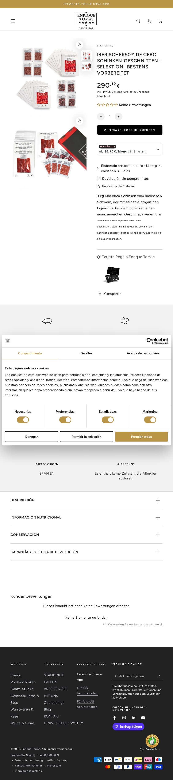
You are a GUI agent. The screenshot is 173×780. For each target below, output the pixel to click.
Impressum (54, 765)
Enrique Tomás (31, 748)
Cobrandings (54, 703)
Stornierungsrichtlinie (29, 770)
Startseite (104, 45)
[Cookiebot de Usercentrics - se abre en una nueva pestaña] (149, 341)
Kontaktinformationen (29, 765)
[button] (107, 105)
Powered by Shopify (23, 755)
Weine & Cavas (23, 723)
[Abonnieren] (160, 676)
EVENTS (50, 682)
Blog (47, 709)
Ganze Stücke (22, 689)
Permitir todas (141, 436)
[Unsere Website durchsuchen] (138, 21)
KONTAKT (52, 716)
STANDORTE (54, 675)
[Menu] (12, 21)
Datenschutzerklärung (29, 760)
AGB (50, 760)
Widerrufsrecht (49, 754)
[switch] (65, 419)
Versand (117, 91)
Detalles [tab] (87, 353)
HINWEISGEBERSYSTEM (64, 723)
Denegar (31, 436)
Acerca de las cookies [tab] (143, 353)
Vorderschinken (23, 682)
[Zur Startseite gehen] (86, 20)
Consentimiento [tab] (30, 353)
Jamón (16, 675)
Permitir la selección (86, 436)
